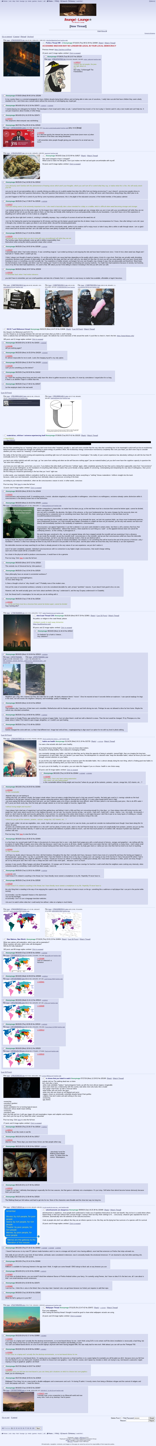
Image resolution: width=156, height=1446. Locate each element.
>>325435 (8, 602)
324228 (38, 353)
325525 (38, 1048)
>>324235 (45, 352)
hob (17, 1)
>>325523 (8, 706)
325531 (37, 715)
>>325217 (77, 62)
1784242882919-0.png (18, 909)
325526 (38, 563)
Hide (99, 31)
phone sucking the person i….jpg (52, 738)
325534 (37, 599)
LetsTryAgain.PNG (49, 979)
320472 (90, 1308)
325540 (37, 125)
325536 (37, 233)
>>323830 (8, 1339)
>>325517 (44, 1127)
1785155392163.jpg (17, 1076)
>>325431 (8, 495)
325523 (38, 654)
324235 (38, 362)
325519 (36, 1185)
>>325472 (8, 119)
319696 (62, 329)
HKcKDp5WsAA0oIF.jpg (53, 40)
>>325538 (8, 273)
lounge (22, 1)
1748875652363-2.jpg (92, 285)
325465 (37, 787)
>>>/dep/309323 (9, 440)
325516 (37, 1127)
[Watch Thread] (110, 43)
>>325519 (43, 1146)
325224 (79, 56)
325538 (37, 246)
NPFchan (82, 1437)
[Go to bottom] (7, 37)
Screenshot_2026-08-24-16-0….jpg (36, 660)
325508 (38, 976)
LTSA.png (47, 1003)
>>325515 (45, 1000)
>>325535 (8, 236)
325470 (36, 1283)
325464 (75, 773)
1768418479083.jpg (17, 739)
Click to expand (74, 53)
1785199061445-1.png (60, 396)
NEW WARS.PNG (57, 911)
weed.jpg (47, 153)
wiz (10, 1)
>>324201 (8, 356)
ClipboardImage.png (14, 398)
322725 (87, 741)
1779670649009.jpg (17, 613)
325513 (38, 1000)
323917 (38, 1366)
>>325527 (8, 205)
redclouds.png (49, 1305)
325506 (37, 1293)
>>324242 (45, 362)
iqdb (66, 40)
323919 (38, 1378)
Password (130, 1418)
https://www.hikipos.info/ (125, 336)
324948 (95, 43)
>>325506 (58, 1248)
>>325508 (44, 953)
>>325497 (103, 1307)
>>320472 (40, 1393)
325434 (38, 491)
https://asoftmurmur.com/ (42, 624)
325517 (36, 1137)
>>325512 (8, 1130)
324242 (37, 372)
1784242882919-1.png (60, 909)
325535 (37, 201)
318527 (77, 156)
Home (5, 1)
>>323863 (43, 1335)
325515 (37, 1024)
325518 (36, 1146)
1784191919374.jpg (17, 40)
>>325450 (46, 777)
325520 (36, 1197)
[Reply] (101, 43)
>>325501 (40, 982)
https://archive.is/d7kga (62, 50)
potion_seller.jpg (88, 59)
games (34, 1)
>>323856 (8, 1352)
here (19, 484)
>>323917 (43, 1349)
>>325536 (44, 201)
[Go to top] (6, 1418)
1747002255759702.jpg (85, 287)
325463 (37, 1248)
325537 (37, 384)
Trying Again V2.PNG (51, 1027)
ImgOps (62, 40)
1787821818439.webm (18, 128)
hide (8, 40)
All (3, 1428)
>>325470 (43, 1271)
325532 (37, 182)
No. (91, 43)
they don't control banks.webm (51, 128)
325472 (36, 105)
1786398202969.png (17, 505)
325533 (37, 724)
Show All (104, 31)
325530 (37, 880)
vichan (76, 1437)
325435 (38, 503)
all (44, 1)
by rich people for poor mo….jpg (52, 1207)
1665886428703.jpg (9, 287)
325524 (38, 703)
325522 (70, 631)
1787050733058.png (17, 1390)
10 (33, 1428)
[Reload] (23, 37)
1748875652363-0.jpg (18, 285)
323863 (36, 1349)
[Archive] (30, 37)
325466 (37, 1261)
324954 (58, 939)
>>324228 (43, 342)
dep (14, 1)
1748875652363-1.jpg (60, 285)
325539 (38, 269)
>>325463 (8, 1265)
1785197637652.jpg (59, 59)
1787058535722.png (17, 955)
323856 (36, 1336)
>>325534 (45, 503)
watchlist (79, 1)
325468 (36, 1271)
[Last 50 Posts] (77, 329)
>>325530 (44, 870)
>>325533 (44, 715)
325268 (38, 96)
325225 (77, 435)
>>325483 (89, 773)
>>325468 (51, 1248)
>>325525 (44, 1024)
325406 (100, 1210)
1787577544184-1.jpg (40, 657)
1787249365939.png (17, 1027)
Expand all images (150, 33)
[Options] (152, 1)
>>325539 (44, 246)
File (124, 1418)
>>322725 (8, 874)
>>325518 (8, 1188)
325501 (37, 953)
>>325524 (45, 654)
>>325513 (45, 976)
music (40, 1)
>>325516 (8, 1140)
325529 (37, 571)
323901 (87, 616)
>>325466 (44, 1248)
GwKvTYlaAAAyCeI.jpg (49, 613)
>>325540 (50, 105)
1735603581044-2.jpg (63, 287)
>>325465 (82, 773)
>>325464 (8, 790)
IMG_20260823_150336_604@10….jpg (14, 660)
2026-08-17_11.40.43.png (48, 1390)
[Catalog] (16, 37)
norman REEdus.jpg (47, 1076)
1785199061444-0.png (18, 396)
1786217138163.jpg (17, 1207)
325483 (37, 839)
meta (29, 1)
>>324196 (8, 346)
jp (26, 1)
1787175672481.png (17, 1003)
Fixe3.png (48, 1051)
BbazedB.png (49, 955)
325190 (103, 1078)
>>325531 (8, 728)
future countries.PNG (15, 911)
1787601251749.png (17, 1051)
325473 (36, 115)
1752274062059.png (18, 1305)
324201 (36, 343)
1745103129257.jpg (17, 153)
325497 (37, 1388)
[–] (43, 43)
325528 (37, 870)
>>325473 (43, 105)
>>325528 (100, 741)
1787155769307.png (17, 979)
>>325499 (40, 959)
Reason (123, 1421)
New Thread (78, 26)
